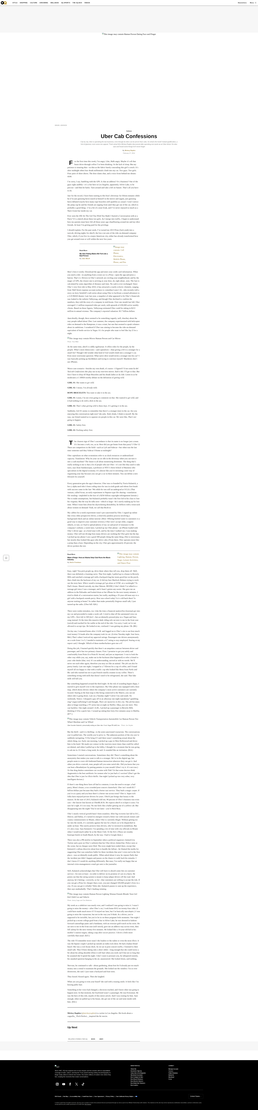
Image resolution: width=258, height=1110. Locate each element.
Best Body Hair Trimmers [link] (138, 1083)
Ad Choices (88, 1104)
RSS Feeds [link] (58, 1096)
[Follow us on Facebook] (70, 1084)
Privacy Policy (110, 1096)
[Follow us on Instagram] (57, 1084)
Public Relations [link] (173, 1073)
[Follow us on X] (76, 1084)
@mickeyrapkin (88, 1013)
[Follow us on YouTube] (63, 1084)
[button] (253, 3)
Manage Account (173, 1069)
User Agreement (99, 1096)
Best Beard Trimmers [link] (137, 1079)
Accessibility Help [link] (75, 1096)
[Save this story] (6, 558)
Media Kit (171, 1075)
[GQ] (4, 3)
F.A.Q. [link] (170, 1079)
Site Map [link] (65, 1096)
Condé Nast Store (87, 1096)
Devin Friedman (75, 562)
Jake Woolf (86, 258)
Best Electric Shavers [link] (137, 1081)
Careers (171, 1071)
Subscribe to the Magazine (138, 1073)
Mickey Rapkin (130, 150)
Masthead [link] (171, 1077)
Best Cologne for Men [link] (137, 1077)
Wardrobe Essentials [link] (137, 1075)
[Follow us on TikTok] (83, 1084)
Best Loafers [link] (134, 1085)
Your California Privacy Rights (124, 1096)
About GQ (133, 1069)
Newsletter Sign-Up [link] (136, 1071)
